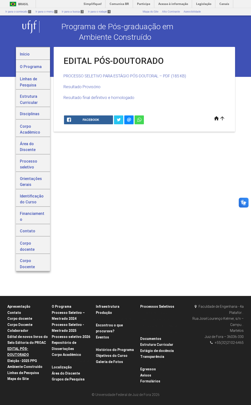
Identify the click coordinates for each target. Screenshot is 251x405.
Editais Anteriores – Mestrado (161, 326)
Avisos (145, 375)
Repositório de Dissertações (115, 319)
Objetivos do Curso (111, 356)
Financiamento (152, 363)
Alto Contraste (171, 11)
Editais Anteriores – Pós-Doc (160, 332)
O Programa (61, 306)
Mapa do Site (150, 11)
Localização (62, 367)
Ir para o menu (46, 11)
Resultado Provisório (81, 86)
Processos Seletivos (157, 306)
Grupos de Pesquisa (68, 379)
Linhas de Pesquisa (23, 373)
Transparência (152, 357)
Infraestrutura (107, 306)
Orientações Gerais (155, 313)
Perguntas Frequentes (157, 319)
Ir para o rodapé (99, 11)
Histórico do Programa (115, 350)
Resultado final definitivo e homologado (98, 97)
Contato (14, 313)
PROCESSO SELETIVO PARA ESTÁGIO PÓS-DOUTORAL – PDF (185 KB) (124, 75)
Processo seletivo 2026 (71, 337)
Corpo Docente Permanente (71, 361)
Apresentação (18, 306)
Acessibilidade (192, 11)
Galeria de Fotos (109, 362)
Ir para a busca (72, 11)
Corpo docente (19, 319)
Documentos (150, 339)
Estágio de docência (157, 351)
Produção (104, 313)
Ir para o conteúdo (17, 11)
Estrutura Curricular (156, 345)
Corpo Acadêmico (66, 355)
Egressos (148, 369)
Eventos (102, 337)
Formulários (150, 381)
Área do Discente (66, 373)
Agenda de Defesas (111, 343)
